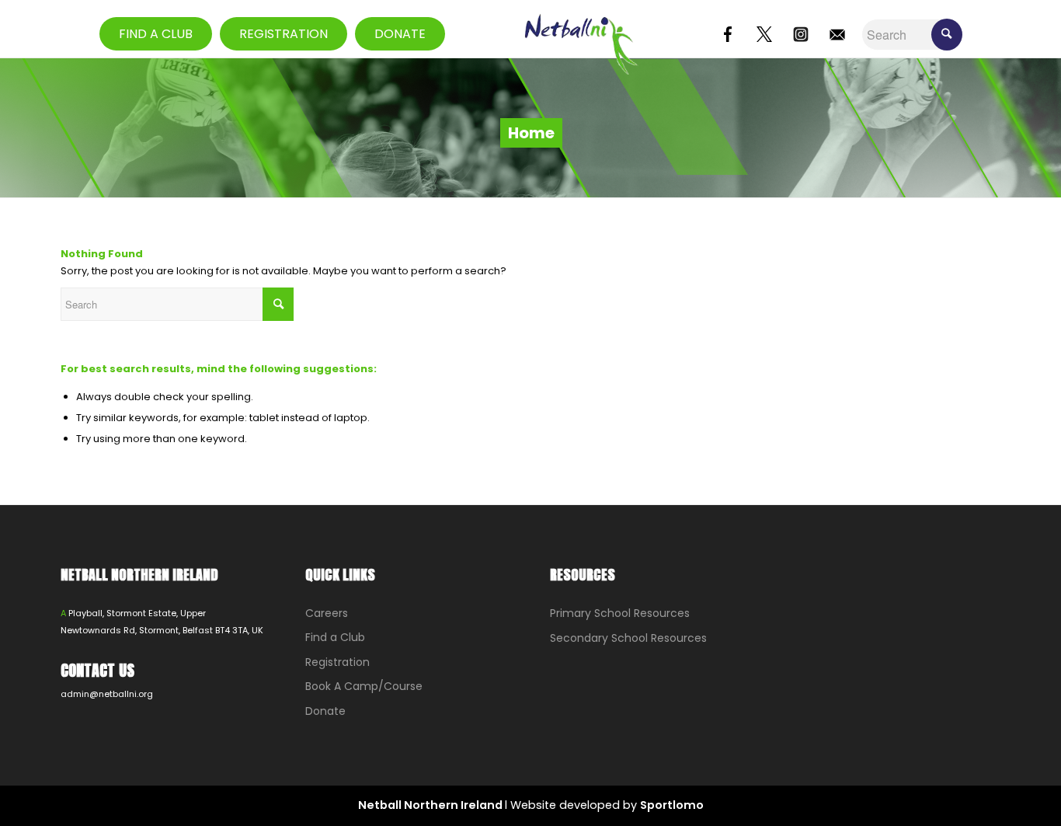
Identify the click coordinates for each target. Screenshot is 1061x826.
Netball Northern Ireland (431, 805)
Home (531, 133)
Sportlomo (672, 805)
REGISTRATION (283, 34)
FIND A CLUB (156, 34)
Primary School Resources (620, 613)
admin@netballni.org (107, 694)
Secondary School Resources (628, 638)
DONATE (400, 34)
